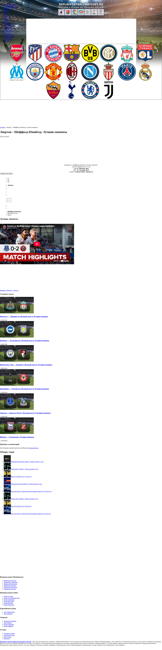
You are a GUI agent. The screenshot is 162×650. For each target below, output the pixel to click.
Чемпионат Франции (10, 587)
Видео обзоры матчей (11, 5)
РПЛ (5, 11)
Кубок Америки (9, 624)
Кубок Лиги (7, 33)
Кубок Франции (9, 605)
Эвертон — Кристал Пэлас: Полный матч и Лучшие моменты (25, 413)
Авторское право (9, 635)
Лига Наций (8, 39)
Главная (2, 127)
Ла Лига (6, 17)
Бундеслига (7, 16)
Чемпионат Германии (11, 582)
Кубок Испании (9, 36)
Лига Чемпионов (9, 26)
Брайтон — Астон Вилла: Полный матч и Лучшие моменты (24, 341)
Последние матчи (9, 4)
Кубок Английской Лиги (12, 598)
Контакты (7, 638)
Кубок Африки (8, 626)
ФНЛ (5, 12)
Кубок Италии (8, 38)
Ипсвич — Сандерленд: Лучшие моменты (17, 437)
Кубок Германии (9, 34)
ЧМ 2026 (6, 41)
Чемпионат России (10, 589)
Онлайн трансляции (10, 7)
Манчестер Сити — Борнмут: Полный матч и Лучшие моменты (26, 365)
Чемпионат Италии (10, 585)
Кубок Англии (8, 31)
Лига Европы (8, 27)
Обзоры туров (8, 9)
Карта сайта (7, 637)
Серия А (6, 19)
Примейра (7, 22)
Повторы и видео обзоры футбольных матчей (15, 641)
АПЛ (5, 14)
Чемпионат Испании (10, 584)
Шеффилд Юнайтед (6, 290)
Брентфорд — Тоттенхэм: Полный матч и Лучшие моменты (24, 389)
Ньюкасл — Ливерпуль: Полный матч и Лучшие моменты (24, 316)
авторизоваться (33, 448)
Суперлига (7, 24)
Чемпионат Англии (10, 580)
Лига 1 (6, 21)
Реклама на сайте (9, 633)
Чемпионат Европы (10, 621)
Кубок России (8, 29)
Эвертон (15, 290)
